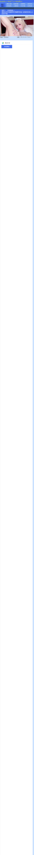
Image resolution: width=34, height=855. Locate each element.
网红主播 (9, 4)
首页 (3, 10)
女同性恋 (29, 6)
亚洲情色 (23, 4)
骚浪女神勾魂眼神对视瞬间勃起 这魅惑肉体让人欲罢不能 (17, 13)
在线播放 (6, 46)
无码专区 (29, 4)
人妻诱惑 (16, 6)
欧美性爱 (16, 4)
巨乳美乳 (9, 6)
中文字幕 (23, 6)
